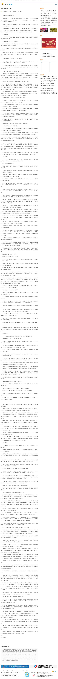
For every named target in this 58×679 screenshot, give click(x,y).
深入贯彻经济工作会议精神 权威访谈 (48, 56)
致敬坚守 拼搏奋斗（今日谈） (46, 15)
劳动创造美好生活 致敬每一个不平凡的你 (48, 23)
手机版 (27, 670)
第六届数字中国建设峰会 (46, 53)
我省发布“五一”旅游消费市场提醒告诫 (47, 83)
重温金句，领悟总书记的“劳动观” (47, 81)
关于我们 (3, 670)
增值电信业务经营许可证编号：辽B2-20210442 (44, 673)
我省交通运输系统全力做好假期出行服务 (48, 85)
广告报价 (7, 670)
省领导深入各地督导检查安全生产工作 (47, 90)
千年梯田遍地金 (52, 33)
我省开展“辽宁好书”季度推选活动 (47, 88)
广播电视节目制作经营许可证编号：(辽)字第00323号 (45, 675)
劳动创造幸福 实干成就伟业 (46, 25)
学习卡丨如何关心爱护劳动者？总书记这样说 (49, 80)
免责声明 (17, 670)
